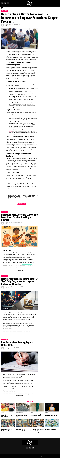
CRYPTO (42, 8)
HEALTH (23, 8)
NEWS (15, 8)
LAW (32, 8)
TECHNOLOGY (37, 8)
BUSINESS (19, 8)
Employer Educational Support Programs (21, 191)
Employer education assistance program (15, 67)
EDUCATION (28, 8)
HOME (11, 8)
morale (14, 93)
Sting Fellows (8, 348)
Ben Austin (8, 25)
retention (30, 144)
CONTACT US (47, 8)
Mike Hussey (8, 287)
